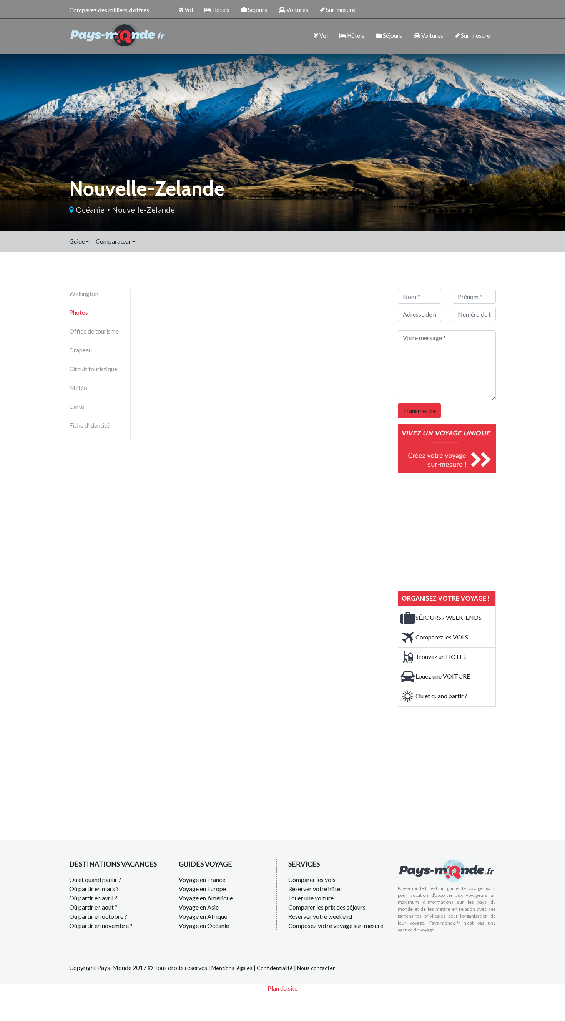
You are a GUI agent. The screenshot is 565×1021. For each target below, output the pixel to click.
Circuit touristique (93, 368)
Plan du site (282, 988)
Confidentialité (275, 968)
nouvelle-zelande (143, 209)
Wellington (83, 293)
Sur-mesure (340, 9)
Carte (76, 406)
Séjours (257, 9)
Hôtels (220, 9)
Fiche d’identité (89, 425)
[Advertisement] (455, 531)
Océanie (90, 209)
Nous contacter (316, 968)
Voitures (296, 9)
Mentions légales (232, 968)
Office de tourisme (94, 331)
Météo (78, 387)
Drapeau (80, 350)
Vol (188, 9)
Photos (78, 312)
